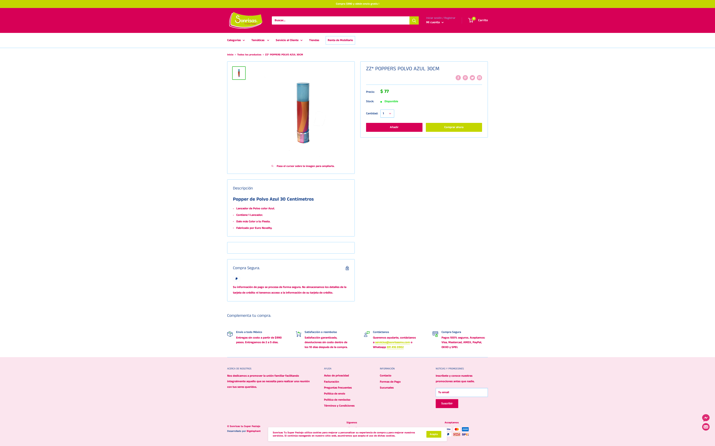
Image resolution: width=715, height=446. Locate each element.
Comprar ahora (453, 127)
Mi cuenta (433, 22)
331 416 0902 (395, 347)
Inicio (230, 55)
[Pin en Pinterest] (465, 77)
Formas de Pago (390, 382)
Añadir (394, 127)
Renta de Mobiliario (340, 40)
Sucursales (387, 388)
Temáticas (258, 40)
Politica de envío (334, 394)
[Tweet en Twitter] (472, 77)
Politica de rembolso (337, 400)
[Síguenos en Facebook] (706, 418)
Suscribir (447, 403)
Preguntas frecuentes (338, 388)
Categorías (234, 40)
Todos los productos (249, 55)
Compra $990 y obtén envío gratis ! (357, 4)
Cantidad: (372, 114)
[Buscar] (414, 20)
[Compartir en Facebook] (458, 77)
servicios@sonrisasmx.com (392, 342)
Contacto (385, 375)
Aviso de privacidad (336, 375)
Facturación (331, 382)
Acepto (434, 434)
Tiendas (314, 40)
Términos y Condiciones (339, 406)
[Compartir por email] (479, 77)
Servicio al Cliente (287, 40)
